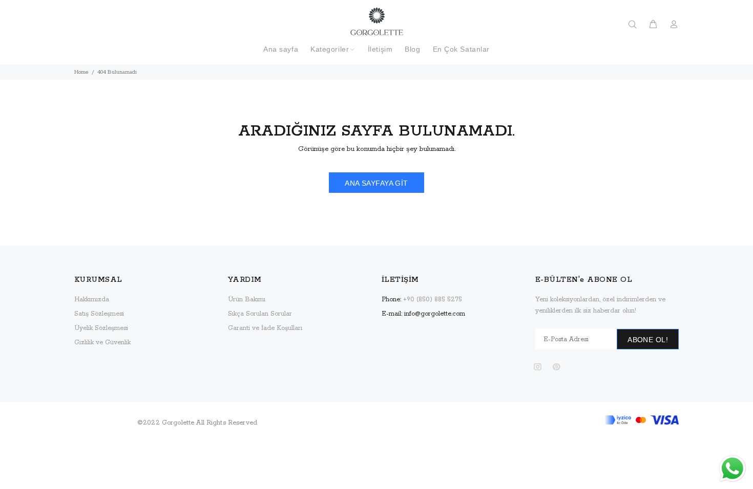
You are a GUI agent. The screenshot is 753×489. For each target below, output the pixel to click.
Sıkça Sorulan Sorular (260, 314)
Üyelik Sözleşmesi (101, 328)
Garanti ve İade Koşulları (265, 328)
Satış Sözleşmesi (99, 314)
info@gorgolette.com (434, 314)
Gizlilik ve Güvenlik (102, 342)
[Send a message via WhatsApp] (732, 468)
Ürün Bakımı (246, 299)
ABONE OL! (648, 340)
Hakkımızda (91, 299)
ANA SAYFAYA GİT (376, 183)
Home (81, 72)
